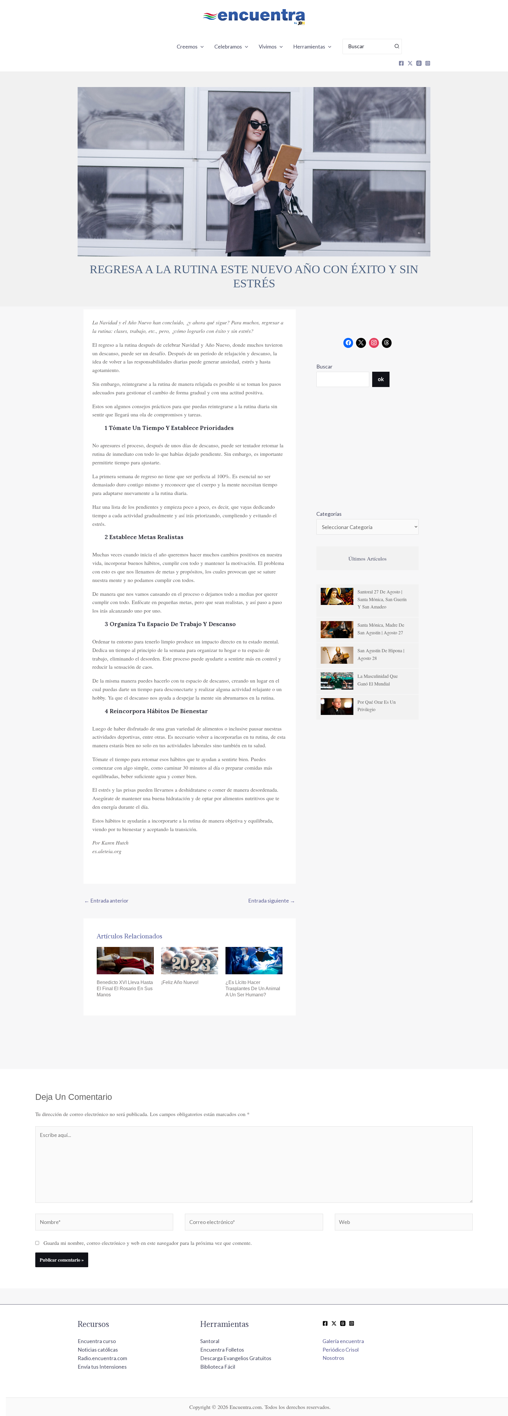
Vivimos (268, 46)
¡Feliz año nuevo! (179, 982)
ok (381, 379)
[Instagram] (427, 63)
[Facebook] (401, 63)
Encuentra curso (97, 1341)
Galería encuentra (343, 1341)
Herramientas (309, 46)
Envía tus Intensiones (102, 1366)
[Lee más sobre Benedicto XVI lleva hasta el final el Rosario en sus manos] (125, 960)
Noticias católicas (98, 1349)
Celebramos (228, 46)
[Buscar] (397, 46)
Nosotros (333, 1358)
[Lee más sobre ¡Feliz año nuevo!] (189, 960)
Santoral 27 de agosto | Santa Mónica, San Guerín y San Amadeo (382, 599)
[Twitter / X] (334, 1323)
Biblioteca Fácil (217, 1366)
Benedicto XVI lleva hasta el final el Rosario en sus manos (125, 988)
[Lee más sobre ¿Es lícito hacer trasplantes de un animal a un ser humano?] (254, 960)
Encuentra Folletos (222, 1349)
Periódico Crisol (340, 1349)
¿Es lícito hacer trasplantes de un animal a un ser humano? (252, 988)
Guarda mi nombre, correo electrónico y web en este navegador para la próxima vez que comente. (148, 1242)
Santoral (209, 1341)
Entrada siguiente (271, 900)
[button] (201, 46)
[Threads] (419, 63)
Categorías (329, 514)
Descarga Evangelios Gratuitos (235, 1358)
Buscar (324, 366)
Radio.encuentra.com (102, 1358)
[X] (410, 63)
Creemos (187, 46)
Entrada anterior (106, 900)
